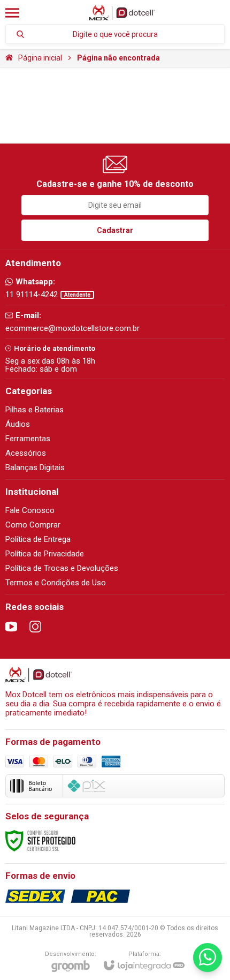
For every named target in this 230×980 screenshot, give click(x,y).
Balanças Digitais (35, 467)
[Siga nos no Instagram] (35, 626)
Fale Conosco (30, 510)
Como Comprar (32, 525)
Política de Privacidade (44, 554)
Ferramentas (27, 438)
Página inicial (40, 58)
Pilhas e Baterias (34, 409)
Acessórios (25, 453)
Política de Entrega (38, 539)
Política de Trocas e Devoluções (61, 568)
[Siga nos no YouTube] (11, 626)
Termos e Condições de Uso (55, 582)
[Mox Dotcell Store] (122, 12)
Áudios (17, 424)
